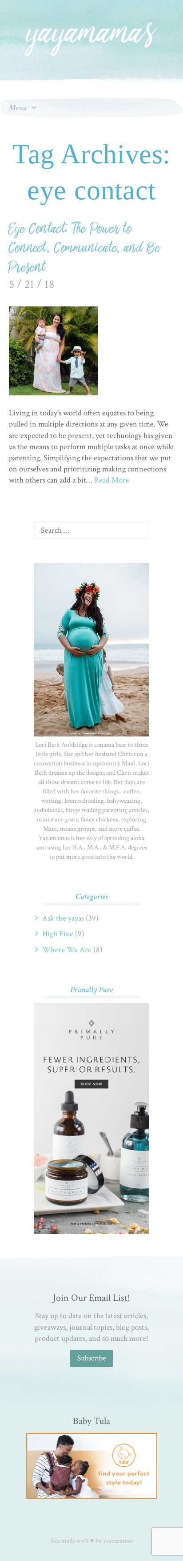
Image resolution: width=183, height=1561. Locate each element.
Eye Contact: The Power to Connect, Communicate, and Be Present (84, 248)
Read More (111, 480)
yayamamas (118, 1541)
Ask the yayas (63, 918)
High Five (57, 934)
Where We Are (67, 950)
